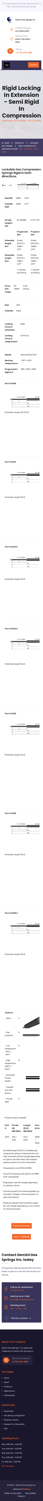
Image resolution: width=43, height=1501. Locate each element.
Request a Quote (11, 1420)
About (6, 1382)
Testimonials (9, 1395)
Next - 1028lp (20, 1237)
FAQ (5, 1428)
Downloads (9, 1411)
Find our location (19, 1318)
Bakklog (26, 1489)
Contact (33, 65)
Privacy (21, 1496)
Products (19, 143)
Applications (9, 1391)
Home (6, 143)
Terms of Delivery (12, 1493)
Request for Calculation (14, 1424)
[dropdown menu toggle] (7, 65)
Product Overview (21, 1226)
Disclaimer (30, 1493)
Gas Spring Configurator (14, 1415)
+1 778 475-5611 (16, 1290)
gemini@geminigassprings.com (22, 1299)
